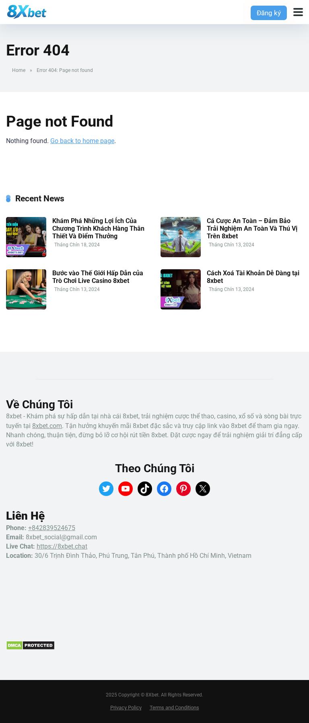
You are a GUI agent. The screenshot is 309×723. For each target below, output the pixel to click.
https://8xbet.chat (62, 546)
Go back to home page (82, 141)
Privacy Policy (126, 708)
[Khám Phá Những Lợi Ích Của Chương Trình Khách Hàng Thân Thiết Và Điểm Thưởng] (26, 255)
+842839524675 (51, 528)
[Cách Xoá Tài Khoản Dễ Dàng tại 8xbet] (181, 307)
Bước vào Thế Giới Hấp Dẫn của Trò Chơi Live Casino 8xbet (97, 277)
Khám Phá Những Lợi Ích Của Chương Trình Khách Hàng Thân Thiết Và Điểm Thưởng (98, 228)
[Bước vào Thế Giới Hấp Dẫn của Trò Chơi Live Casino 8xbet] (26, 307)
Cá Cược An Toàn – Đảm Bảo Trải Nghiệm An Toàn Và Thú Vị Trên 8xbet (252, 228)
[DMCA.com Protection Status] (30, 648)
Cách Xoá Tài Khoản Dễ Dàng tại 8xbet (253, 277)
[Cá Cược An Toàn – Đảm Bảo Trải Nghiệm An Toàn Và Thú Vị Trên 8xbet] (181, 255)
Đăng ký (269, 13)
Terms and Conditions (174, 708)
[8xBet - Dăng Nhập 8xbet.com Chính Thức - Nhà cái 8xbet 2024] (26, 11)
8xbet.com (47, 426)
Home (18, 70)
